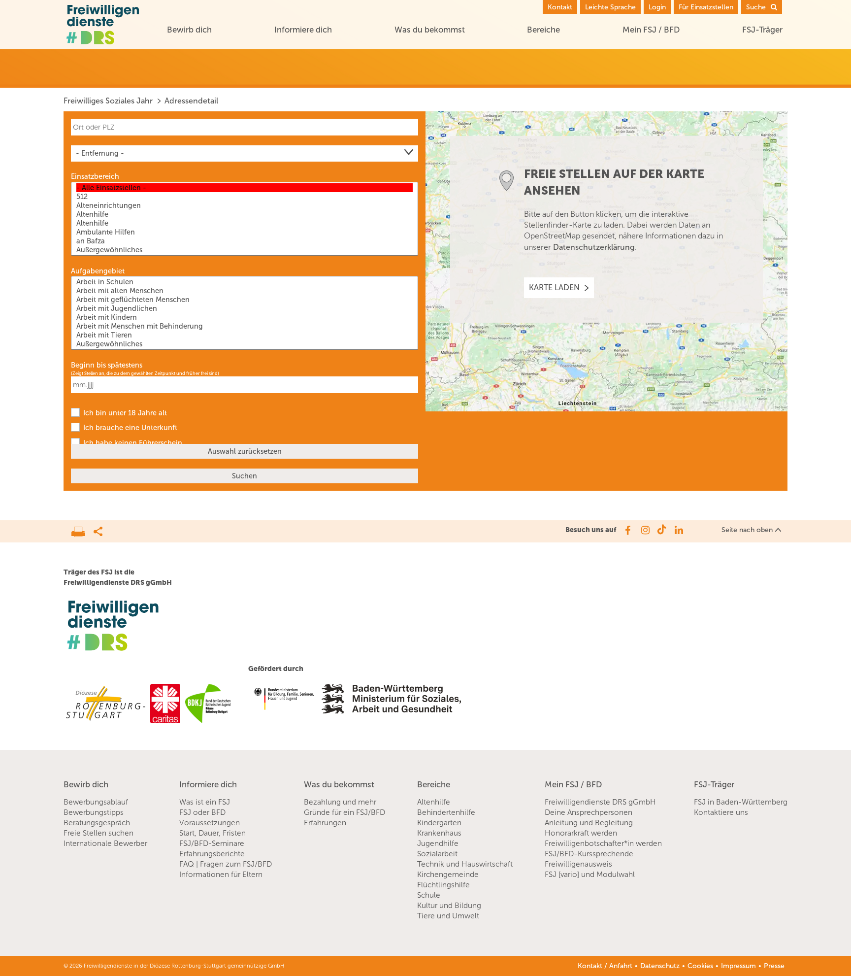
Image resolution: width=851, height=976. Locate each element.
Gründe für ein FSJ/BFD (344, 812)
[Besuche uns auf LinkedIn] (679, 530)
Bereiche (543, 29)
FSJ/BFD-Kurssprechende (589, 853)
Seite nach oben (747, 530)
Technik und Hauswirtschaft (465, 864)
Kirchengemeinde (448, 874)
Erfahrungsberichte (212, 853)
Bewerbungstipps (94, 812)
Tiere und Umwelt (448, 915)
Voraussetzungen (209, 822)
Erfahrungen (325, 822)
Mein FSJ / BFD (651, 29)
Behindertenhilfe (446, 812)
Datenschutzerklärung (593, 247)
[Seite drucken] (82, 529)
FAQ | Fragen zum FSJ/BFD (225, 864)
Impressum (738, 966)
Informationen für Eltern (220, 874)
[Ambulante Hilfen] (244, 232)
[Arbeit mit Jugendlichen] (244, 308)
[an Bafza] (244, 240)
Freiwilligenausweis (578, 864)
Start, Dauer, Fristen (212, 833)
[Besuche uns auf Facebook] (627, 530)
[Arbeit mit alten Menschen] (244, 290)
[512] (244, 196)
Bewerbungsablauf (96, 802)
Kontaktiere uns (721, 812)
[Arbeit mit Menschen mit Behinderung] (244, 326)
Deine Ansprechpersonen (588, 812)
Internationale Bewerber (105, 843)
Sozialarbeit (437, 853)
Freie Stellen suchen (98, 833)
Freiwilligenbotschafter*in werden (603, 843)
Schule (428, 895)
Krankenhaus (439, 833)
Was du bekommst (429, 29)
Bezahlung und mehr (340, 802)
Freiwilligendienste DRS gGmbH (600, 802)
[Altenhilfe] (244, 214)
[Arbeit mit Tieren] (244, 335)
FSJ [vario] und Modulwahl (590, 874)
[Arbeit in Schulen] (244, 281)
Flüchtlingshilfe (443, 884)
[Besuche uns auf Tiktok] (661, 530)
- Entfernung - (100, 153)
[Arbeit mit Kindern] (244, 317)
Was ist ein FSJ (204, 802)
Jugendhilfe (437, 843)
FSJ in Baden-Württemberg (740, 802)
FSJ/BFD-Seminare (211, 843)
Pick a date (412, 385)
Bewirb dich (189, 29)
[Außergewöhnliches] (244, 249)
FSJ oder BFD (202, 812)
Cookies (700, 966)
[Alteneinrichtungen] (244, 205)
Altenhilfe (433, 802)
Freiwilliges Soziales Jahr (108, 100)
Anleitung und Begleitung (589, 822)
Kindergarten (439, 822)
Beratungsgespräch (97, 822)
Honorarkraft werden (581, 833)
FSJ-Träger (762, 29)
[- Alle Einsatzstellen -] (244, 187)
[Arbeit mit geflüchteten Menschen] (244, 299)
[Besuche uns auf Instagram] (644, 530)
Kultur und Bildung (449, 905)
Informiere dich (303, 29)
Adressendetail (191, 100)
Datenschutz (660, 966)
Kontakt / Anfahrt (605, 966)
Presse (774, 966)
